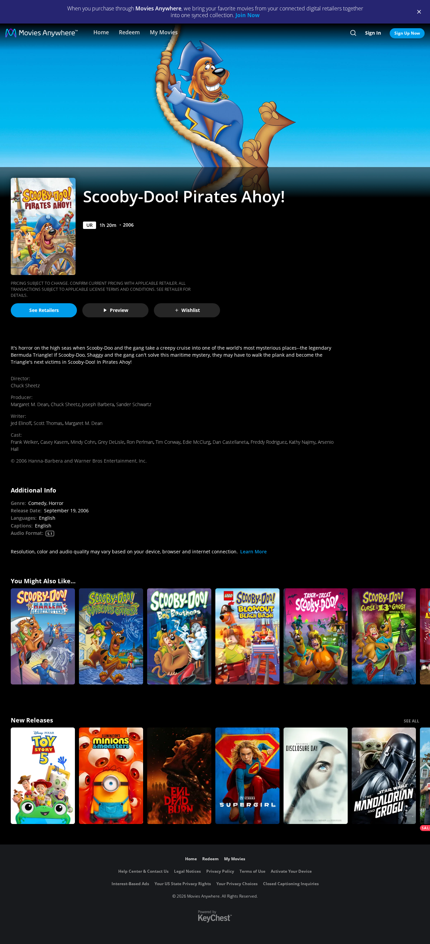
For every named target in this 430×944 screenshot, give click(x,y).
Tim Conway (168, 442)
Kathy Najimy (302, 442)
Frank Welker (24, 442)
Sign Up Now (407, 33)
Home (101, 32)
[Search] (353, 33)
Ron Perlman (140, 442)
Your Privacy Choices (237, 884)
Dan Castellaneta (230, 442)
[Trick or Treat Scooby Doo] (316, 636)
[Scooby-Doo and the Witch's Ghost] (111, 636)
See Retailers (44, 310)
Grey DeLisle (111, 442)
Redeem (129, 32)
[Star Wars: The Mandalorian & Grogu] (384, 775)
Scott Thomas (48, 423)
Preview (119, 310)
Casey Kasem (54, 442)
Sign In (373, 33)
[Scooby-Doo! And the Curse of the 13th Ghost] (384, 636)
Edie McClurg (196, 442)
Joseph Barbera (98, 404)
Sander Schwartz (133, 404)
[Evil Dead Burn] (179, 775)
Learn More (253, 551)
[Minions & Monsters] (111, 775)
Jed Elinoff (21, 423)
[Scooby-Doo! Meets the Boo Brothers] (179, 636)
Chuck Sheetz (25, 385)
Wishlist (190, 310)
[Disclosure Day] (316, 775)
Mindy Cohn (83, 442)
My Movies (164, 32)
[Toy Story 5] (43, 775)
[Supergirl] (247, 775)
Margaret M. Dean (29, 404)
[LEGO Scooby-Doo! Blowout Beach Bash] (247, 636)
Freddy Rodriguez (269, 442)
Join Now (247, 15)
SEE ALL (411, 721)
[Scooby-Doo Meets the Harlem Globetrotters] (43, 636)
